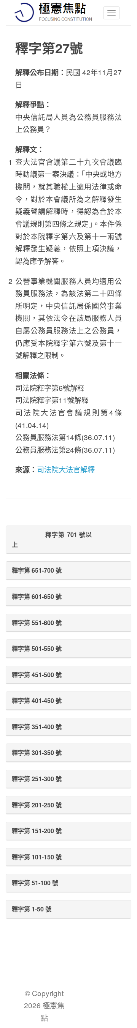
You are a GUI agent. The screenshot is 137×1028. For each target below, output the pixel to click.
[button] (68, 539)
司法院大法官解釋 (66, 469)
